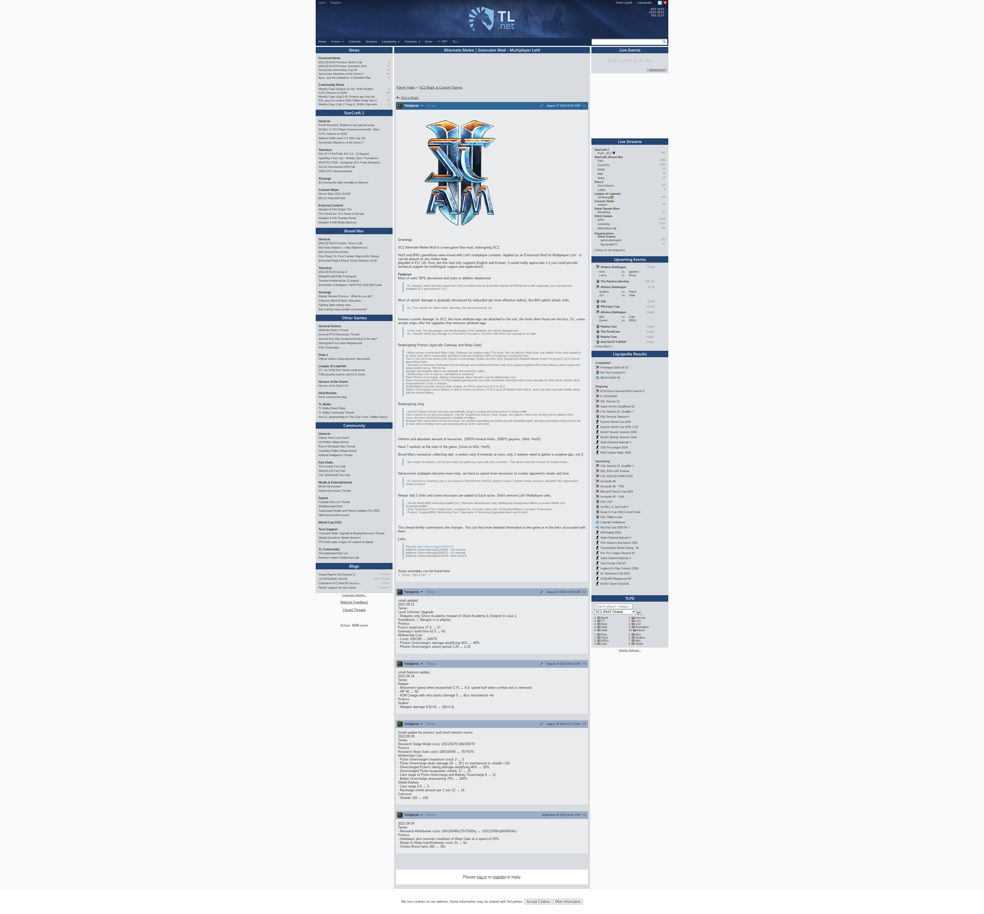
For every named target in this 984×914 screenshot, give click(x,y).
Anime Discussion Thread (335, 490)
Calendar (355, 41)
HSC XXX (606, 501)
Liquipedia (644, 2)
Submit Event (657, 69)
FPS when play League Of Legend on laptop (346, 541)
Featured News (330, 58)
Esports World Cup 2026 (615, 421)
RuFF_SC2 (605, 153)
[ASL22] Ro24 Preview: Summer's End (342, 66)
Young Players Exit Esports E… (338, 574)
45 (388, 92)
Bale (600, 173)
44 (388, 73)
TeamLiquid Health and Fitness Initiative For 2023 (349, 510)
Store (428, 41)
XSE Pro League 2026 (614, 447)
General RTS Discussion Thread (339, 334)
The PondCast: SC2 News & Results (341, 213)
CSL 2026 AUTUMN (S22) (616, 476)
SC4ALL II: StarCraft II (614, 506)
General (324, 121)
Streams (371, 41)
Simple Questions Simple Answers (340, 537)
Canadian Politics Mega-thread (337, 450)
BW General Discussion (333, 251)
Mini (638, 640)
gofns (601, 219)
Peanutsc (385, 587)
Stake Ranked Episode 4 (615, 558)
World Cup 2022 (330, 522)
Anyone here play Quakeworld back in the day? (348, 338)
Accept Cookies (538, 901)
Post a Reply (410, 98)
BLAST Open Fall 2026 (614, 583)
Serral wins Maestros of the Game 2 (341, 73)
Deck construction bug (333, 396)
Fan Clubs (326, 462)
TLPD (629, 598)
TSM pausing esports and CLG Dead (342, 374)
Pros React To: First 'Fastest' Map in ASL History (349, 256)
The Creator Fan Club (332, 466)
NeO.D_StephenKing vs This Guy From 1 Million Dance (353, 416)
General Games (330, 326)
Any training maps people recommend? (343, 309)
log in (482, 877)
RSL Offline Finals (611, 517)
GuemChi (603, 165)
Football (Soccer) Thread (334, 502)
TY (603, 620)
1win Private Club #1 (613, 563)
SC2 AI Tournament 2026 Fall (337, 166)
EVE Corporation (329, 347)
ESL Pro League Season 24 (617, 552)
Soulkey (640, 637)
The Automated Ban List (333, 553)
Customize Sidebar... (354, 595)
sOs (638, 620)
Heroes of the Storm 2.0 (333, 385)
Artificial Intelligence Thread (335, 455)
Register (336, 2)
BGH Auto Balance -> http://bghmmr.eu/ (343, 247)
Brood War (354, 230)
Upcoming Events (630, 259)
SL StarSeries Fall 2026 (615, 573)
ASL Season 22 (610, 401)
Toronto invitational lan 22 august (339, 280)
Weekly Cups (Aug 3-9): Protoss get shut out (346, 96)
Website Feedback (354, 602)
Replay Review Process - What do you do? (345, 296)
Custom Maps (329, 190)
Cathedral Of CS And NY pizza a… (340, 583)
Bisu (638, 634)
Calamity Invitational (612, 522)
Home (322, 41)
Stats (604, 630)
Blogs (354, 566)
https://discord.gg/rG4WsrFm (435, 546)
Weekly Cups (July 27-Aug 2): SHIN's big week (348, 104)
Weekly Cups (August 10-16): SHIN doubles (346, 88)
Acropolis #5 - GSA (612, 496)
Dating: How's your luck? (334, 437)
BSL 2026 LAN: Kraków (615, 471)
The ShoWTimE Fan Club (334, 475)
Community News (331, 85)
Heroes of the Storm (333, 382)
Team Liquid (624, 2)
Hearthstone (328, 393)
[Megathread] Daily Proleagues (338, 276)
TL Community (329, 549)
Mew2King (604, 212)
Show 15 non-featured (609, 250)
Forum (336, 41)
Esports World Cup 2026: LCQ (619, 426)
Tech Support (328, 529)
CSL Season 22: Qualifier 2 (617, 465)
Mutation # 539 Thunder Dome (337, 218)
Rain (600, 160)
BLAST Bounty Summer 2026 (618, 432)
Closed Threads (354, 610)
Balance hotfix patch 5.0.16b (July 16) (342, 138)
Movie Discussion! (330, 486)
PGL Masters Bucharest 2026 (619, 542)
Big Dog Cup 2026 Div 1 (615, 527)
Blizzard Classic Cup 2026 (616, 491)
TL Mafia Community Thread (336, 412)
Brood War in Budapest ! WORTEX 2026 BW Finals (350, 284)
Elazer (641, 630)
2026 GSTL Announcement (335, 171)
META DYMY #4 (610, 377)
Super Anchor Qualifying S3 (617, 406)
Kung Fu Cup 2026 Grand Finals (620, 512)
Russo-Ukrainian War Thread (337, 446)
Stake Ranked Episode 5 (615, 537)
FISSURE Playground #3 (615, 578)
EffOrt (605, 640)
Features (411, 41)
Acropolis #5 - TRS (612, 486)
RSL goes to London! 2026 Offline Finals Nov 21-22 (349, 100)
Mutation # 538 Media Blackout (337, 222)
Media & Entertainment (335, 482)
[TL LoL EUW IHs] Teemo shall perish (342, 370)
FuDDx (386, 583)
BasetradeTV (609, 244)
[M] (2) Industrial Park (332, 198)
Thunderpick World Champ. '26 (619, 547)
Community (354, 425)
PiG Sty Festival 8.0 (612, 372)
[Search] (664, 42)
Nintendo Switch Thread (333, 330)
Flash (604, 637)
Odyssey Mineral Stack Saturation (340, 300)
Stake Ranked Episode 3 (615, 442)
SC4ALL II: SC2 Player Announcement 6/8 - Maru (349, 129)
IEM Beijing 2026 (610, 532)
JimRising (604, 197)
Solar (604, 627)
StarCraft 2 (354, 112)
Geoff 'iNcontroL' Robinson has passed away (347, 125)
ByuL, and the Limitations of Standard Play (345, 77)
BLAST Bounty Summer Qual (618, 437)
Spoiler (414, 575)
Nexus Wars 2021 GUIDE (335, 193)
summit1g (604, 223)
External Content (331, 205)
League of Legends (332, 366)
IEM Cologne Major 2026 (615, 452)
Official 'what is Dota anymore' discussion (344, 358)
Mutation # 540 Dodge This (335, 209)
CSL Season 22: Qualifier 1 (617, 411)
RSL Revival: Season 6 (614, 416)
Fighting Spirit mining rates (335, 304)
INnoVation (642, 627)
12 (388, 100)
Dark (604, 623)
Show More (603, 346)
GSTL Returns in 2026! (333, 92)
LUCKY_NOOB (382, 579)
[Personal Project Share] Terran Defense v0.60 (348, 260)
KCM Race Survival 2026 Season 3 (622, 391)
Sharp (639, 643)
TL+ (455, 41)
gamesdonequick (611, 240)
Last (604, 643)
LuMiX (601, 189)
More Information (567, 901)
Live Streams (630, 141)
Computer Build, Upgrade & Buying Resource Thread (351, 533)
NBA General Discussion (334, 515)
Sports (323, 498)
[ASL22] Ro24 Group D (333, 271)
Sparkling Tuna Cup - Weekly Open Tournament (348, 158)
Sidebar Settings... (630, 650)
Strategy (325, 178)
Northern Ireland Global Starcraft (339, 557)
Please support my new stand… (338, 587)
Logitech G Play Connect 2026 (619, 568)
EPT (444, 41)
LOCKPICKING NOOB (333, 578)
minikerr (603, 204)
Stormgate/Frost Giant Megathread (340, 343)
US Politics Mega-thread (333, 442)
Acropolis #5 (608, 481)
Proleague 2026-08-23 (614, 367)
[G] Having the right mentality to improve (343, 182)
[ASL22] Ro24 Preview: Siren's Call (340, 62)
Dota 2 (323, 355)
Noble (601, 169)
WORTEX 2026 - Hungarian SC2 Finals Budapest (349, 162)
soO (638, 623)
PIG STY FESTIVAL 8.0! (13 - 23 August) (344, 153)
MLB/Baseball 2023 (330, 506)
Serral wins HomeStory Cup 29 (338, 69)
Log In (322, 2)
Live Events (630, 50)
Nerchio (640, 617)
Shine (601, 178)
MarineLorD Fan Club (332, 470)
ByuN (604, 617)
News (354, 50)
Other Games (354, 317)
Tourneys (325, 150)
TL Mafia (325, 404)
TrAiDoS (385, 574)
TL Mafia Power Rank (332, 408)
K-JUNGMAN (608, 396)
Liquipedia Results (630, 353)
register (499, 877)
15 (388, 69)
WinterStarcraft (607, 228)
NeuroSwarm (606, 185)
